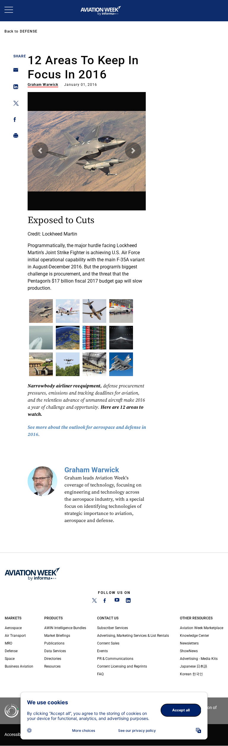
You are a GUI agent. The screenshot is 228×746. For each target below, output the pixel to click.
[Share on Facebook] (14, 120)
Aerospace (13, 628)
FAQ (100, 674)
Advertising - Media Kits (199, 659)
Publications (54, 643)
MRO (8, 643)
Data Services (55, 651)
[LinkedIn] (128, 602)
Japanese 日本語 (193, 666)
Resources (52, 666)
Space (10, 659)
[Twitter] (94, 602)
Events (102, 651)
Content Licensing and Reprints (122, 666)
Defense (28, 31)
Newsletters (189, 643)
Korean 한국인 (191, 674)
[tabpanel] (87, 193)
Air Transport (15, 636)
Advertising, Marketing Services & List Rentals (133, 636)
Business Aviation (19, 666)
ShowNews (189, 651)
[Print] (14, 137)
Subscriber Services (112, 628)
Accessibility (15, 734)
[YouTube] (117, 602)
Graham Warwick (43, 85)
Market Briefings (57, 636)
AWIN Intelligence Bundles (65, 628)
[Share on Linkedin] (14, 88)
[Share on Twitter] (14, 104)
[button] (40, 150)
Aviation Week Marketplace (201, 628)
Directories (52, 659)
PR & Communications (115, 659)
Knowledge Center (194, 636)
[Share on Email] (14, 71)
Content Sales (108, 643)
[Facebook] (105, 602)
